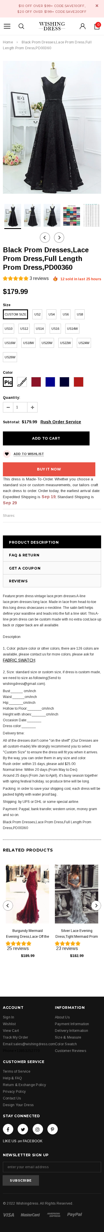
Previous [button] (45, 237)
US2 (37, 314)
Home (8, 42)
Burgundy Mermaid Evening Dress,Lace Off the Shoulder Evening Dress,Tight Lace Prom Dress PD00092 (27, 934)
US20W (47, 343)
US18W (28, 343)
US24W (84, 343)
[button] (26, 279)
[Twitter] (23, 1129)
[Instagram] (38, 1129)
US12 (24, 328)
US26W (10, 357)
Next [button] (59, 237)
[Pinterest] (52, 1129)
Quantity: (11, 398)
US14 (40, 328)
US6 (66, 314)
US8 (80, 314)
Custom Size (15, 314)
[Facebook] (8, 1129)
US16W (10, 343)
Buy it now (49, 469)
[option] (52, 127)
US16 (55, 328)
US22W (65, 343)
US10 (8, 328)
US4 (52, 314)
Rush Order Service (60, 422)
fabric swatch (19, 660)
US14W (72, 328)
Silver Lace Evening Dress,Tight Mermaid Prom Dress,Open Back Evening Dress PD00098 (76, 934)
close (97, 5)
